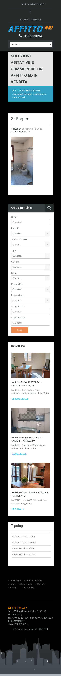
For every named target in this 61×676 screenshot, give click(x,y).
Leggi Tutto (43, 393)
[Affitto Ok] (30, 28)
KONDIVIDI (43, 629)
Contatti (41, 584)
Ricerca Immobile (34, 580)
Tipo (13, 250)
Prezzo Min (17, 284)
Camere (15, 262)
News (12, 584)
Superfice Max (18, 317)
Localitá (15, 228)
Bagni (14, 273)
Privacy (13, 587)
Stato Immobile (19, 239)
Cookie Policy (28, 587)
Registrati (36, 20)
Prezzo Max (17, 295)
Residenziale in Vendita (25, 554)
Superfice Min (18, 306)
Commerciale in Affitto (24, 536)
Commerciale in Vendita (25, 542)
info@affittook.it (36, 4)
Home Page (15, 580)
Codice (14, 217)
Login (25, 20)
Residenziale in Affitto (24, 548)
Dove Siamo (26, 584)
